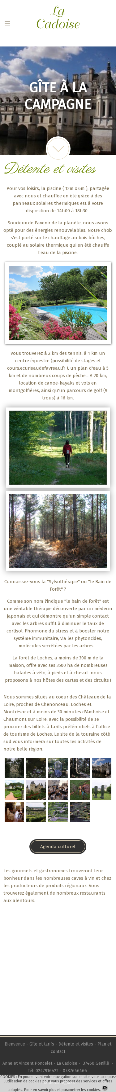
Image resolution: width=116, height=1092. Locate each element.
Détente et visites (75, 1044)
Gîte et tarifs (41, 1044)
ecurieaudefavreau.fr (42, 368)
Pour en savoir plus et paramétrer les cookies (62, 1090)
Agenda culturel (57, 846)
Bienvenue (15, 1044)
